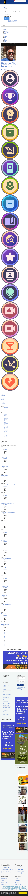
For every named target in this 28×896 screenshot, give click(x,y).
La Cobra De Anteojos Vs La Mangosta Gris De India (12, 494)
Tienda (17, 882)
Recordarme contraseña (12, 21)
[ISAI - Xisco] (22, 846)
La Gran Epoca (4, 531)
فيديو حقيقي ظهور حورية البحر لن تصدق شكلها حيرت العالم (13, 484)
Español (17, 0)
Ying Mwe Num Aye (5, 567)
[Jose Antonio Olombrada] (8, 741)
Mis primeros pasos (6, 685)
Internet (5, 414)
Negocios (6, 427)
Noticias (5, 419)
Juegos (5, 420)
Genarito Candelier (5, 613)
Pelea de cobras (4, 521)
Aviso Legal (5, 692)
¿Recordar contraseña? (19, 689)
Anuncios (17, 880)
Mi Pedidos (18, 869)
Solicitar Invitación (7, 694)
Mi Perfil (17, 867)
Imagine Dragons (4, 475)
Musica (5, 416)
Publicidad (6, 430)
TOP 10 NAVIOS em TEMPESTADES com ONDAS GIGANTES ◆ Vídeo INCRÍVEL (14, 623)
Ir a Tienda (4, 878)
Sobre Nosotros (5, 871)
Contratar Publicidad (5, 700)
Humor (5, 435)
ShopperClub (7, 428)
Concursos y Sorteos (5, 711)
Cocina (5, 432)
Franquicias (4, 882)
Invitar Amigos (6, 697)
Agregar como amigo (5, 391)
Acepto (23, 892)
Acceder (7, 18)
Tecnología (6, 426)
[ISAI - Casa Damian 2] (22, 809)
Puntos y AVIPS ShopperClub (6, 704)
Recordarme (8, 16)
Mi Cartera (18, 873)
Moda (5, 422)
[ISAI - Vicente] (22, 828)
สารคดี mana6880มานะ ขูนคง (7, 503)
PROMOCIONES (6, 707)
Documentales (7, 424)
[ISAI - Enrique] (22, 818)
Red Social (18, 884)
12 (4, 644)
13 (4, 645)
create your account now (17, 10)
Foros (16, 878)
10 (4, 641)
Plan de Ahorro (6, 689)
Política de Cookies (6, 869)
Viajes (5, 415)
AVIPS (3, 880)
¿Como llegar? (6, 714)
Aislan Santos (4, 457)
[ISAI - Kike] (22, 837)
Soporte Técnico (5, 873)
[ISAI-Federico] (22, 800)
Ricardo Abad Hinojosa (9, 64)
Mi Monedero (18, 871)
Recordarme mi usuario (12, 20)
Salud (5, 436)
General (5, 438)
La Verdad (3, 540)
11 (4, 643)
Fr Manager (4, 69)
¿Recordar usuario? (21, 687)
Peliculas (6, 423)
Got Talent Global (4, 448)
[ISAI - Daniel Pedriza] (22, 790)
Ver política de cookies (6, 894)
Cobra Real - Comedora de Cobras (8, 512)
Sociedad (6, 434)
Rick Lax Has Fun (4, 577)
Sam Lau (3, 549)
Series (5, 431)
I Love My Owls (4, 595)
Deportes (6, 418)
